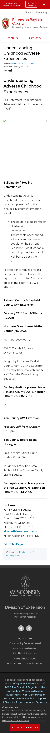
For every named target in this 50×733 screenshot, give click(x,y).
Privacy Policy (13, 694)
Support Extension (31, 4)
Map (30, 12)
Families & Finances (25, 653)
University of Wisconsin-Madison (11, 4)
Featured (36, 552)
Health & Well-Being (25, 648)
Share (6, 70)
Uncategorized (13, 555)
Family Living (25, 552)
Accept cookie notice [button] (25, 727)
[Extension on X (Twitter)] (29, 630)
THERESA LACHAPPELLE (24, 63)
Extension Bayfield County (27, 21)
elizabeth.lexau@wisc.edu (20, 531)
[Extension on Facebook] (21, 630)
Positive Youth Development (25, 663)
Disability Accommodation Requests (25, 702)
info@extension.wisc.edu (27, 683)
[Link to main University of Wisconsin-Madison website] (25, 595)
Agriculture (25, 638)
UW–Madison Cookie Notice (15, 720)
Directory (42, 12)
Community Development (25, 643)
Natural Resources (25, 658)
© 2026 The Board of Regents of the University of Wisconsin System (25, 687)
